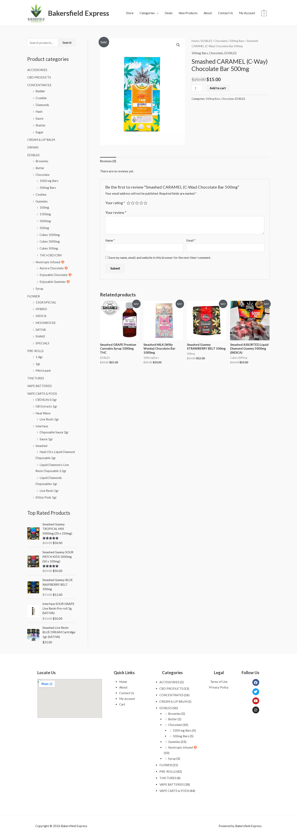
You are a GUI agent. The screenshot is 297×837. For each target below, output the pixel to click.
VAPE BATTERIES (39, 386)
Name (110, 240)
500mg (44, 228)
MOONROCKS (46, 323)
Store (130, 13)
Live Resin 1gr (49, 490)
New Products (188, 13)
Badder (40, 91)
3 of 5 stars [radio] (137, 203)
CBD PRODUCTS (39, 77)
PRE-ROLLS (35, 351)
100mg (44, 207)
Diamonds (42, 105)
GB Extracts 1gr (46, 406)
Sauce (39, 118)
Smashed (41, 446)
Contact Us (225, 13)
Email (191, 240)
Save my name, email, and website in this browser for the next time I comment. (159, 257)
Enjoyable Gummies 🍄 (55, 281)
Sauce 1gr (46, 439)
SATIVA (41, 329)
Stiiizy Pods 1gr (46, 497)
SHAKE (40, 336)
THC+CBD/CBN (51, 255)
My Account (247, 13)
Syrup (39, 288)
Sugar (39, 132)
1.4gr (39, 357)
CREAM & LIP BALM (41, 139)
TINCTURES (35, 378)
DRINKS (33, 147)
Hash (39, 111)
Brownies (42, 161)
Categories (147, 13)
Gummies (42, 201)
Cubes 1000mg (50, 235)
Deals (169, 13)
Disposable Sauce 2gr (54, 432)
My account (127, 698)
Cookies (41, 194)
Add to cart (218, 88)
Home (195, 40)
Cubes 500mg (49, 248)
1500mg (45, 214)
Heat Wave (43, 413)
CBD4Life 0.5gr (46, 399)
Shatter (41, 125)
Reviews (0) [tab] (108, 161)
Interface (42, 426)
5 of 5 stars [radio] (145, 203)
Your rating (115, 202)
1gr (38, 364)
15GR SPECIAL (46, 302)
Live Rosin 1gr (49, 419)
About (208, 13)
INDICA (41, 316)
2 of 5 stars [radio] (133, 203)
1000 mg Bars (49, 180)
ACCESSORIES (37, 70)
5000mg (45, 221)
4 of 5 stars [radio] (141, 203)
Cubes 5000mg (50, 241)
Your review (115, 212)
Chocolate (43, 174)
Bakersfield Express (78, 13)
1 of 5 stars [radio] (128, 203)
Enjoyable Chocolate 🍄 (56, 275)
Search (67, 42)
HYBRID (41, 309)
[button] (178, 45)
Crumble (41, 98)
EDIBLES (33, 155)
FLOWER (33, 296)
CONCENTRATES (39, 85)
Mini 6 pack (43, 370)
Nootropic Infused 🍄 (50, 262)
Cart (122, 704)
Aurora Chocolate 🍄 (54, 268)
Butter (40, 168)
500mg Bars (48, 187)
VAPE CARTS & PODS (42, 393)
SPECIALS (42, 343)
